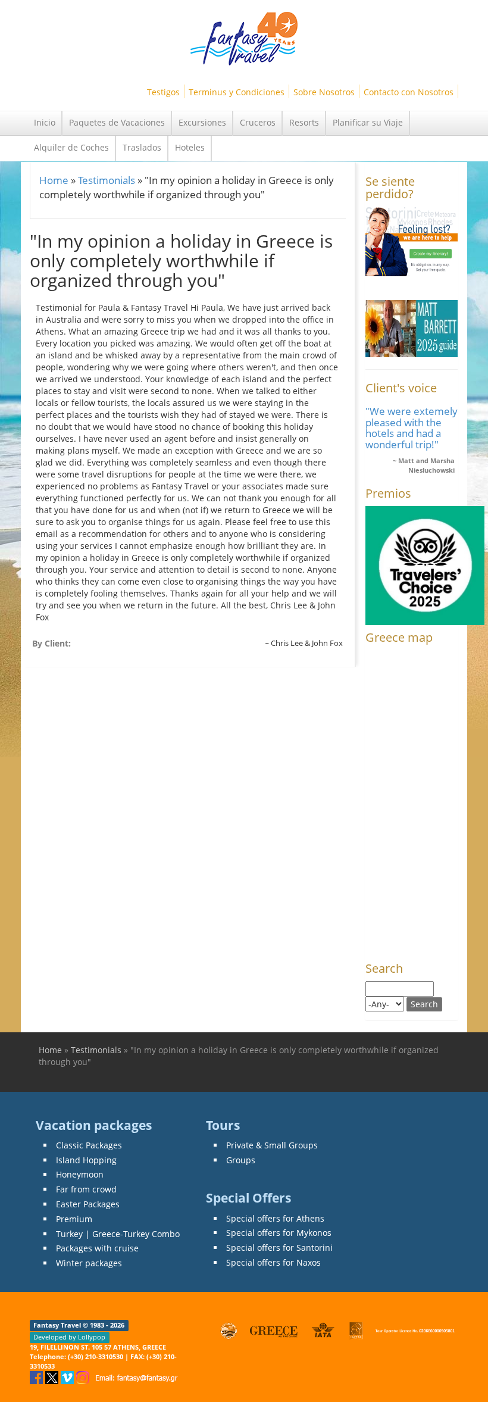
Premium (74, 1219)
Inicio (44, 122)
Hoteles (190, 147)
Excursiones (202, 122)
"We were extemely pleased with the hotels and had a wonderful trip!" (411, 427)
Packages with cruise (97, 1248)
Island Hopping (86, 1160)
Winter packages (89, 1263)
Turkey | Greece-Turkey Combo (118, 1233)
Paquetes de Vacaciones (117, 122)
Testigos (163, 92)
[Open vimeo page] (68, 1376)
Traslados (142, 147)
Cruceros (258, 122)
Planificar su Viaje (368, 122)
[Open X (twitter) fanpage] (53, 1376)
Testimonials (106, 180)
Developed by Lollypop (69, 1337)
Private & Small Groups (272, 1145)
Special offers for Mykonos (278, 1232)
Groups (240, 1160)
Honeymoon (80, 1174)
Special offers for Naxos (273, 1262)
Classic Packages (89, 1145)
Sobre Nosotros (324, 92)
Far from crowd (86, 1189)
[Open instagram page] (84, 1376)
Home (53, 180)
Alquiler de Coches (71, 147)
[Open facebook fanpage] (37, 1376)
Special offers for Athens (275, 1218)
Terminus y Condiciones (236, 92)
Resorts (304, 122)
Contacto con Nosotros (408, 92)
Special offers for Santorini (279, 1247)
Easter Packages (88, 1204)
